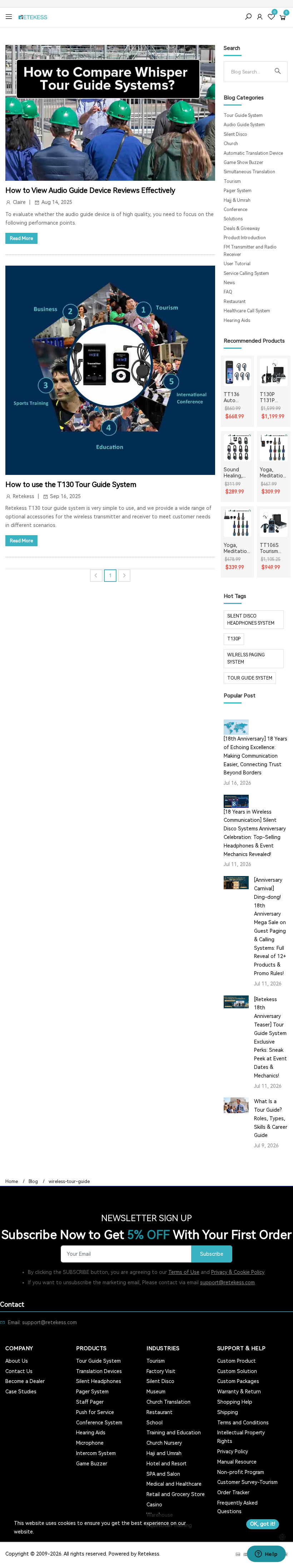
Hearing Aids (237, 320)
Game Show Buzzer (243, 162)
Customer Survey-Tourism (247, 1482)
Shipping (227, 1412)
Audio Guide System (244, 124)
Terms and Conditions (243, 1422)
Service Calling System (246, 273)
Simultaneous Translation (249, 171)
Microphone (90, 1443)
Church (231, 143)
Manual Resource (237, 1462)
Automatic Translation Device (253, 153)
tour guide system (249, 678)
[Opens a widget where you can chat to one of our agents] (266, 1554)
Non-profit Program (240, 1472)
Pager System (238, 190)
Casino (154, 1504)
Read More (21, 238)
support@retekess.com (227, 1282)
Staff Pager (90, 1402)
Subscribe (211, 1254)
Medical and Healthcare (174, 1484)
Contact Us (19, 1371)
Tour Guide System (243, 115)
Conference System (99, 1422)
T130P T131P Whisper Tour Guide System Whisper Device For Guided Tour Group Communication (273, 397)
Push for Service (95, 1412)
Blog (33, 1181)
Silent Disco (235, 134)
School (154, 1422)
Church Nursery (164, 1443)
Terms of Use (183, 1272)
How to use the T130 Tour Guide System (70, 484)
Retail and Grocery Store (175, 1494)
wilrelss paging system (246, 658)
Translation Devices (99, 1371)
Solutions (233, 218)
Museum (155, 1391)
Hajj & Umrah (237, 200)
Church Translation (168, 1402)
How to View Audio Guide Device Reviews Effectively (90, 190)
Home (11, 1181)
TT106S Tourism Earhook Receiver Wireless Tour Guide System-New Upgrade (272, 548)
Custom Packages (238, 1381)
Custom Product (236, 1361)
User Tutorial (237, 263)
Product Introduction (245, 237)
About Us (16, 1361)
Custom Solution (237, 1371)
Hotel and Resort (166, 1463)
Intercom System (96, 1453)
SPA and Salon (163, 1474)
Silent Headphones (98, 1381)
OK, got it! (262, 1524)
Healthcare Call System (247, 310)
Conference (235, 209)
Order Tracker (233, 1492)
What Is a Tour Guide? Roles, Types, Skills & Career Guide (270, 1118)
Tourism (232, 181)
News (229, 282)
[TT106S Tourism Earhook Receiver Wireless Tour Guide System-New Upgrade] (274, 523)
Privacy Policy (232, 1451)
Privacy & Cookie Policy (237, 1272)
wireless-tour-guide (69, 1181)
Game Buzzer (91, 1463)
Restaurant (234, 301)
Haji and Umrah (164, 1453)
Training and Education (173, 1432)
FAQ (228, 292)
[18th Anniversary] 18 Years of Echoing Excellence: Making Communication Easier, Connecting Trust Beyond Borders (255, 755)
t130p (233, 638)
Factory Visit (160, 1371)
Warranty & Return (239, 1391)
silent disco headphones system (250, 620)
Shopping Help (234, 1402)
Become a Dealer (25, 1381)
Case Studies (20, 1391)
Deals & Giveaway (242, 228)
